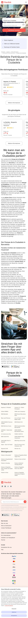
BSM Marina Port (19, 422)
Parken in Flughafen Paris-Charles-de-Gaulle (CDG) (6, 468)
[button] (14, 20)
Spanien (8, 51)
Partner (3, 540)
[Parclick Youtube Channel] (11, 486)
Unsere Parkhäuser (6, 528)
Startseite (3, 51)
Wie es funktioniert (6, 525)
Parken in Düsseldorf (6, 455)
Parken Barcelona (14, 51)
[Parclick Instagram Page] (2, 486)
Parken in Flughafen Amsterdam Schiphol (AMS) (19, 474)
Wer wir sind (4, 523)
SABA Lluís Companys (20, 411)
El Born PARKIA (4, 411)
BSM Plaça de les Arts (20, 440)
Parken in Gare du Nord (20, 459)
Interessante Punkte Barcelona (9, 53)
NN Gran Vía (17, 448)
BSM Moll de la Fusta (6, 426)
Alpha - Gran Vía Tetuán (6, 444)
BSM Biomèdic (4, 414)
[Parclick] (6, 2)
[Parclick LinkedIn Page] (5, 486)
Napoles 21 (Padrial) (6, 407)
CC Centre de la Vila (6, 434)
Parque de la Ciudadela (21, 53)
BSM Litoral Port (5, 436)
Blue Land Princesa (5, 418)
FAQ (2, 549)
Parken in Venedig (5, 463)
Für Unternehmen (5, 535)
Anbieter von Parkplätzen (8, 537)
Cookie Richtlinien (9, 605)
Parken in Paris (4, 472)
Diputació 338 (4, 448)
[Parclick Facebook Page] (8, 486)
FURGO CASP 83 (19, 434)
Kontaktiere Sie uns (6, 547)
